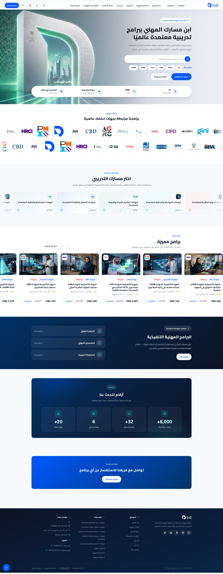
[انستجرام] (183, 532)
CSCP (152, 67)
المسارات (170, 5)
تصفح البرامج (12, 5)
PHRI (161, 67)
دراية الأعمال (107, 5)
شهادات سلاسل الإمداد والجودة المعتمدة (93, 537)
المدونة (129, 5)
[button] (187, 59)
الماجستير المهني (99, 552)
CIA (179, 67)
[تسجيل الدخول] (23, 5)
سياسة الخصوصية (50, 568)
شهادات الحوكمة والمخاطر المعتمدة (91, 531)
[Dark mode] (37, 5)
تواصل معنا (75, 5)
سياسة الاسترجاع (78, 568)
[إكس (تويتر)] (176, 532)
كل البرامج (156, 5)
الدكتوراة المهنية (99, 557)
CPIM (143, 67)
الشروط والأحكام (64, 568)
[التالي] (62, 245)
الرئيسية (181, 5)
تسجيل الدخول (36, 568)
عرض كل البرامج (51, 245)
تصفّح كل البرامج (181, 76)
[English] (30, 5)
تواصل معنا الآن (111, 479)
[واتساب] (189, 532)
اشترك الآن (184, 357)
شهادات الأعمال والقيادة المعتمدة (92, 543)
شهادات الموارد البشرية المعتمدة (93, 527)
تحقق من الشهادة (91, 5)
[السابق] (68, 245)
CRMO (170, 67)
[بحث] (44, 5)
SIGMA (133, 67)
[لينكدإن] (170, 532)
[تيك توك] (164, 532)
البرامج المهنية (142, 5)
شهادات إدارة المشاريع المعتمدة (93, 522)
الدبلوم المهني (99, 548)
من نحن (120, 5)
